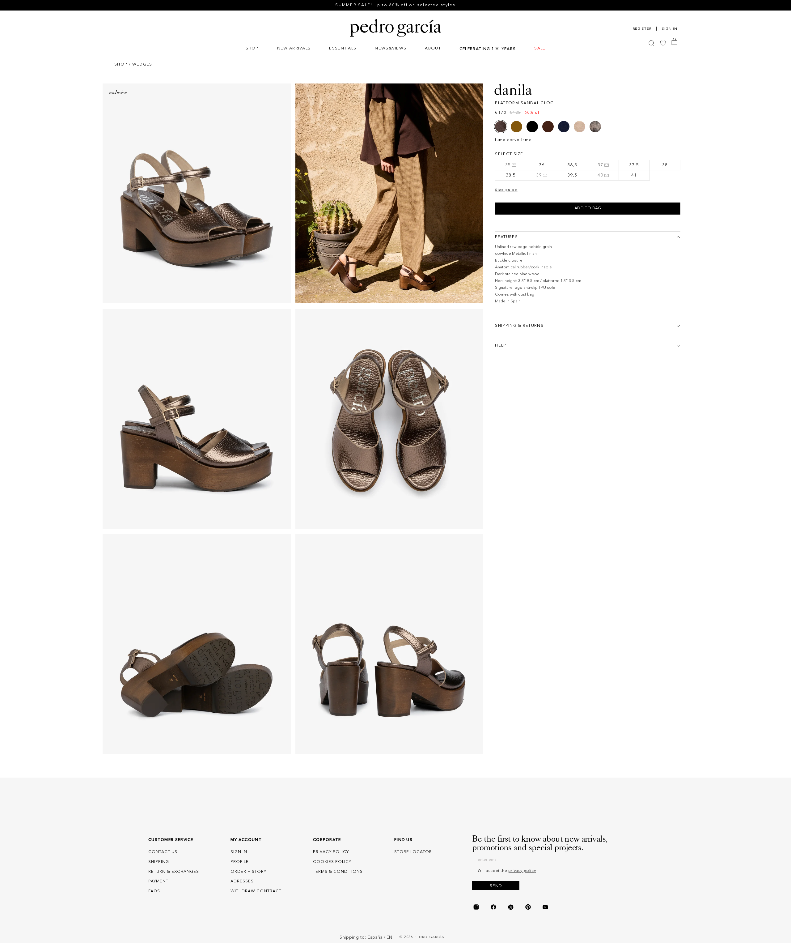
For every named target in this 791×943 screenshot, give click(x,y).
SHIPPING (158, 862)
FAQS (154, 891)
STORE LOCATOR (413, 852)
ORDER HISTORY (248, 872)
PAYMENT (158, 881)
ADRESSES (242, 881)
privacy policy (522, 871)
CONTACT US (162, 852)
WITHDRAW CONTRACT (256, 891)
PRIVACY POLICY (331, 852)
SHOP (120, 64)
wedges (142, 64)
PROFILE (240, 862)
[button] (252, 49)
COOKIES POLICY (332, 862)
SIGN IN (239, 852)
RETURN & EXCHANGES (173, 872)
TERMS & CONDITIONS (338, 872)
